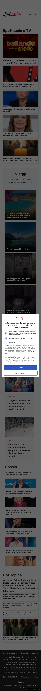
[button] (20, 342)
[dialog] (20, 345)
